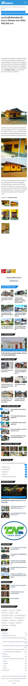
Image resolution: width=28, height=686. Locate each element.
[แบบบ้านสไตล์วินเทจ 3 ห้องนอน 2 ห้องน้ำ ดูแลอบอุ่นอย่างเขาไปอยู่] (7, 394)
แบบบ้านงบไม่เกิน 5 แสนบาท (14, 277)
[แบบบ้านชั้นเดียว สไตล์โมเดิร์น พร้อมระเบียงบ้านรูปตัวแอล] (7, 308)
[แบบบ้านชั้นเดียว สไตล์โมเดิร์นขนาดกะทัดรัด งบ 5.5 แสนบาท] (7, 293)
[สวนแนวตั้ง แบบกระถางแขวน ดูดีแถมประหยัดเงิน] (5, 448)
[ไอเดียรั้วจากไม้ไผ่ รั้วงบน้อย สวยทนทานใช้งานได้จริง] (14, 448)
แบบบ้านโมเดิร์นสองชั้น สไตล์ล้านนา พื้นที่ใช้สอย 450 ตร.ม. (7, 327)
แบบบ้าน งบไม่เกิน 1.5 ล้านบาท (7, 615)
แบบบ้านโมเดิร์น (20, 620)
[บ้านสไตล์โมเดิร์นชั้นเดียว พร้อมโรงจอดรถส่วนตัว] (21, 394)
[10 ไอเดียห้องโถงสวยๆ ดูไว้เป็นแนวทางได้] (7, 365)
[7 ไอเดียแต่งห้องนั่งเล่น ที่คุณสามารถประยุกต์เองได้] (5, 418)
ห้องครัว (5, 661)
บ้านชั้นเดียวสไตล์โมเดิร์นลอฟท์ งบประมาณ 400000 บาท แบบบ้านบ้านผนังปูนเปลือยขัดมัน (20, 300)
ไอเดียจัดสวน (4, 474)
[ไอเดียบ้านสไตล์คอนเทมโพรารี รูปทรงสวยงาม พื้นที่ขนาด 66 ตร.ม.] (21, 365)
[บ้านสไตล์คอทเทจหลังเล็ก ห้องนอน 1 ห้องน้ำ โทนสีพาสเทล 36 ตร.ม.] (5, 508)
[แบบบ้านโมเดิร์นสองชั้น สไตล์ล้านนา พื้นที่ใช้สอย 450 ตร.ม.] (7, 321)
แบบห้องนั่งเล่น (11, 622)
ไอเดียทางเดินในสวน (14, 598)
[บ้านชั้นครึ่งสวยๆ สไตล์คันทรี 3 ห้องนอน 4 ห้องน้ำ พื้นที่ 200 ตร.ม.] (21, 308)
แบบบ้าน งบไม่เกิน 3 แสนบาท (20, 615)
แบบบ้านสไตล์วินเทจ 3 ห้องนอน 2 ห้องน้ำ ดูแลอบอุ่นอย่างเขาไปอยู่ (6, 400)
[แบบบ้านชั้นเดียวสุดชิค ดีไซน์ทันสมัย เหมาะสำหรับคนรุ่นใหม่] (21, 321)
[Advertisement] (14, 43)
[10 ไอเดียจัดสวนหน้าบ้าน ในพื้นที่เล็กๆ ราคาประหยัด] (23, 454)
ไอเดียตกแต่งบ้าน (5, 625)
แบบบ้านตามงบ (14, 281)
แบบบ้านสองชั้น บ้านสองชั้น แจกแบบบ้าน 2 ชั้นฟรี (13, 649)
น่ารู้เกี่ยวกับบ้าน (5, 472)
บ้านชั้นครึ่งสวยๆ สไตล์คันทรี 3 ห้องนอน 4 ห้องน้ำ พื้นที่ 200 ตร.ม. (20, 314)
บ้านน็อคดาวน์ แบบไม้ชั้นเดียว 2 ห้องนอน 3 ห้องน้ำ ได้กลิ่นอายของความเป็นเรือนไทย (18, 575)
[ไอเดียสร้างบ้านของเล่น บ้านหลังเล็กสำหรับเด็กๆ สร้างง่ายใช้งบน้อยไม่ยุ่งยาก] (5, 563)
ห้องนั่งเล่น (5, 663)
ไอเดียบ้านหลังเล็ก (5, 469)
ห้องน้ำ (4, 665)
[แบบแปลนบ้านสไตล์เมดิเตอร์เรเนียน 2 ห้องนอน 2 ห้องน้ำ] (5, 515)
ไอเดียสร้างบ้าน (13, 625)
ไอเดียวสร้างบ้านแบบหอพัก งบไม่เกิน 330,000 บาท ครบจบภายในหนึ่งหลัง (14, 354)
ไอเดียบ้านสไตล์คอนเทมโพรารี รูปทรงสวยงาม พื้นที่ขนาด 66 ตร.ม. (21, 371)
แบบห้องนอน (4, 622)
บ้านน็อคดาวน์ (4, 612)
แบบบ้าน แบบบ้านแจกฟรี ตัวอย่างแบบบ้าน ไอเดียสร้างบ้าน (13, 11)
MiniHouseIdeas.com (17, 676)
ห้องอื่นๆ (5, 668)
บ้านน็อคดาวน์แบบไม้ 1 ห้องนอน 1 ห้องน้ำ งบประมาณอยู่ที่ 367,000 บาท (7, 386)
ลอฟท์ (16, 612)
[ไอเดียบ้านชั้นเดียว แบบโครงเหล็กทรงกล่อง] (5, 411)
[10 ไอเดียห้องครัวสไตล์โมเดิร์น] (21, 379)
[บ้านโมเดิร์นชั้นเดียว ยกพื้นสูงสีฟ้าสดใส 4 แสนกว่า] (5, 556)
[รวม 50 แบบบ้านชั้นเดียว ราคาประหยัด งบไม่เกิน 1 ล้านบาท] (5, 431)
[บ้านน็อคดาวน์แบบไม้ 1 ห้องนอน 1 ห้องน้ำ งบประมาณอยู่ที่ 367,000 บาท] (7, 379)
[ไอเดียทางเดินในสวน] (23, 448)
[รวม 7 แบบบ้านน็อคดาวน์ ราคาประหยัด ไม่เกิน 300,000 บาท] (5, 549)
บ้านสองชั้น (11, 612)
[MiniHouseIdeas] (7, 2)
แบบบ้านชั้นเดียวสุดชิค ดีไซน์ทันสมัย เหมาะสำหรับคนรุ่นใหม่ (20, 328)
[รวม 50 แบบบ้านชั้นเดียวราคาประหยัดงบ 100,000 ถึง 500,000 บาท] (5, 438)
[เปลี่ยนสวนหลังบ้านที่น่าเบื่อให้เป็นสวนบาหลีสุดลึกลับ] (5, 454)
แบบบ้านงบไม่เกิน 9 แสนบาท (19, 617)
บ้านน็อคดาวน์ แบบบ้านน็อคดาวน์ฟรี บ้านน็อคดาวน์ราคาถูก (15, 641)
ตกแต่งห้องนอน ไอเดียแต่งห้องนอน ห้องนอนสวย (13, 658)
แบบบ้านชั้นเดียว (5, 620)
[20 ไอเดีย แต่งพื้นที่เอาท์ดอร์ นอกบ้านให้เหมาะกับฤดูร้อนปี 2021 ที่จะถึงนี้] (14, 454)
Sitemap (14, 683)
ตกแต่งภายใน (11, 610)
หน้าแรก (3, 7)
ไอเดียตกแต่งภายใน (6, 467)
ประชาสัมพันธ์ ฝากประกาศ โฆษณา (9, 476)
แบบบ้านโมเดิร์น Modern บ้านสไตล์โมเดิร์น (12, 651)
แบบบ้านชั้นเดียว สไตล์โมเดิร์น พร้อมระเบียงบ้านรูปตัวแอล (7, 314)
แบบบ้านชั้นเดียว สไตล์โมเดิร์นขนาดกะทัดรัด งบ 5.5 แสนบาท (7, 299)
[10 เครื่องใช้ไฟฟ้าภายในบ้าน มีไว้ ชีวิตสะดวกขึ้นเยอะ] (5, 424)
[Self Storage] (8, 272)
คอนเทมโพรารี (4, 610)
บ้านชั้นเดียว (19, 610)
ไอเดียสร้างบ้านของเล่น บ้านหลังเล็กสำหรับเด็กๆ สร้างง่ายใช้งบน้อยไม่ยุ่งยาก (18, 562)
